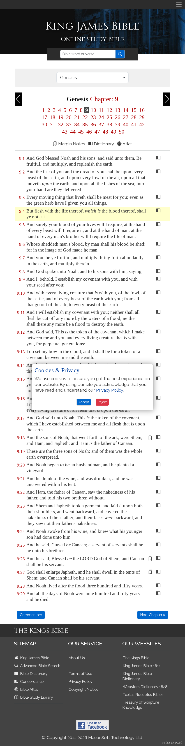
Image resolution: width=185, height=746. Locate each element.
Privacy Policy (80, 681)
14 (126, 110)
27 (126, 117)
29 (141, 117)
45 (81, 132)
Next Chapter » (152, 615)
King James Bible (34, 658)
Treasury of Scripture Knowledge (140, 705)
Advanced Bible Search (39, 665)
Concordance (31, 681)
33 (69, 124)
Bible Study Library (36, 697)
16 (141, 110)
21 (77, 117)
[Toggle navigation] (179, 4)
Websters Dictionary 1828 (145, 686)
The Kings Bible (136, 658)
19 (61, 117)
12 (109, 110)
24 (101, 117)
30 (44, 124)
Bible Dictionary (33, 673)
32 (61, 124)
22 (85, 117)
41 (134, 124)
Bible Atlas (28, 689)
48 (105, 132)
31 (53, 124)
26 (117, 117)
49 (113, 132)
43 (65, 132)
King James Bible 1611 (142, 665)
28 (134, 117)
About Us (77, 658)
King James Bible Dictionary (137, 676)
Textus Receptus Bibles (143, 694)
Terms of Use (80, 673)
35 (85, 124)
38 (109, 124)
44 (73, 132)
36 (93, 124)
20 (69, 117)
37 (101, 124)
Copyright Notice (84, 689)
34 (77, 124)
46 (89, 132)
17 (44, 117)
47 (97, 132)
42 (141, 124)
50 (121, 132)
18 (53, 117)
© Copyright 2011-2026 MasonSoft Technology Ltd (92, 737)
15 (134, 110)
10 (93, 110)
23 (93, 117)
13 (117, 110)
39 (117, 124)
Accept (84, 402)
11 (101, 110)
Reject (102, 402)
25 (109, 117)
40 (126, 124)
